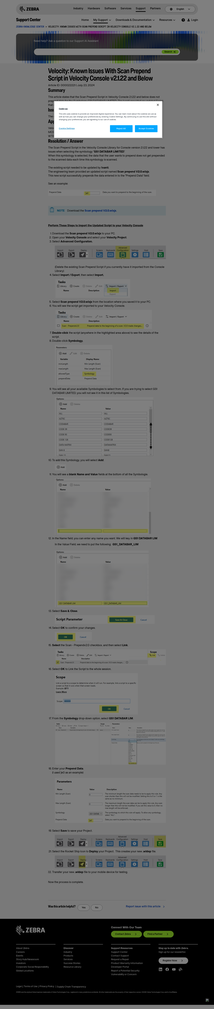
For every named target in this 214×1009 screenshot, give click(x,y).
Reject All (121, 129)
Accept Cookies (146, 129)
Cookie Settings (67, 128)
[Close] (158, 105)
